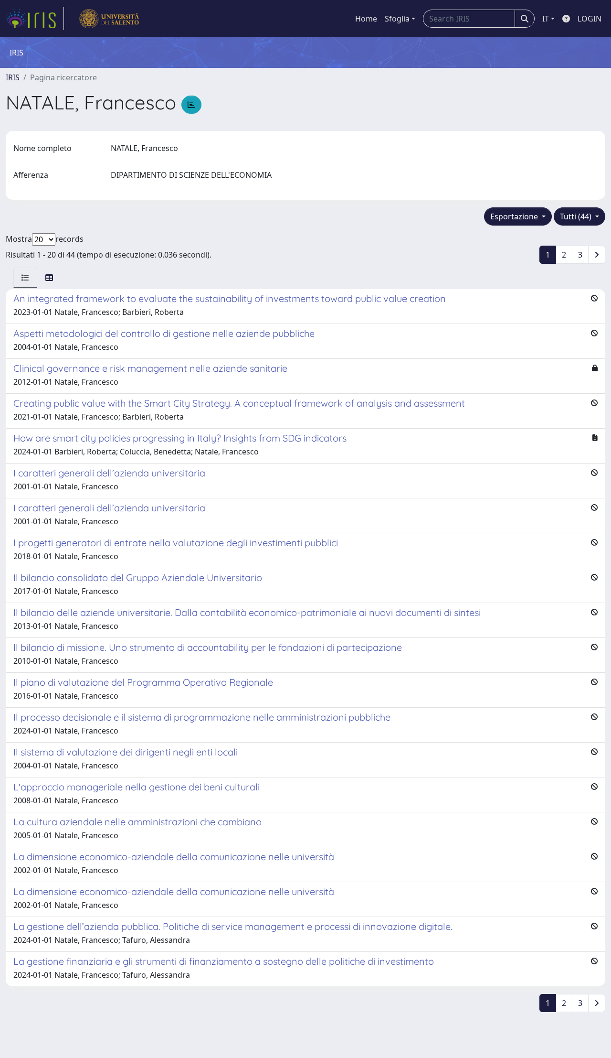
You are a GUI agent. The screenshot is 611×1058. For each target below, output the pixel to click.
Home (366, 18)
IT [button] (545, 18)
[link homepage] (35, 18)
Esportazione (515, 216)
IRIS (13, 77)
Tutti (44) (576, 216)
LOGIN (589, 18)
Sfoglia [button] (397, 18)
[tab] (25, 278)
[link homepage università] (109, 18)
